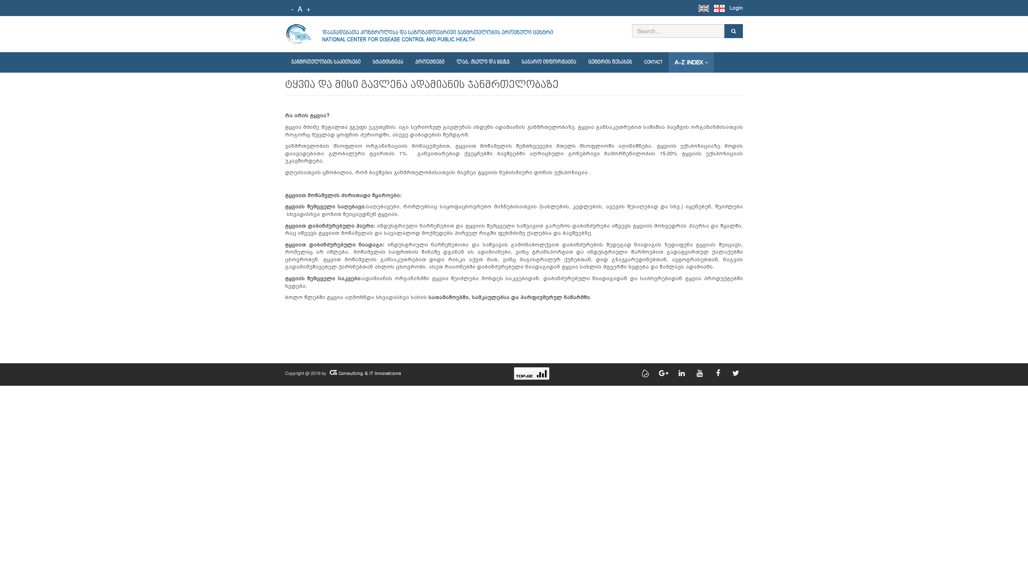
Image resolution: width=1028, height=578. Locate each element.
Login (736, 7)
